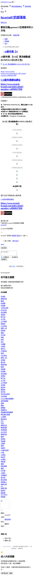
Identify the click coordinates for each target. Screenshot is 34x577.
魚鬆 (2, 337)
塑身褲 (3, 493)
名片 (6, 43)
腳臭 (2, 301)
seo (2, 486)
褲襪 (2, 464)
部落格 (7, 41)
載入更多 (4, 248)
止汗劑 (3, 319)
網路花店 (4, 425)
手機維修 (4, 475)
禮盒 (2, 333)
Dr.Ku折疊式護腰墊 (7, 398)
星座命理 (16, 35)
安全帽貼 (4, 312)
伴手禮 (3, 335)
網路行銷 (4, 484)
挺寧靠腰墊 (4, 401)
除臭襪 (3, 303)
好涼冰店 (4, 310)
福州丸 (3, 349)
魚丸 (2, 342)
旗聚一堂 (4, 328)
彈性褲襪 (4, 466)
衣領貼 (3, 296)
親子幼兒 (15, 241)
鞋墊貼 (3, 324)
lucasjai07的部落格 (13, 17)
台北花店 (4, 432)
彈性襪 (3, 461)
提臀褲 (3, 497)
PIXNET (9, 546)
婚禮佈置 (4, 427)
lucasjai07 (4, 225)
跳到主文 (4, 22)
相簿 (6, 39)
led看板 (3, 459)
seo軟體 (3, 417)
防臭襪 (3, 305)
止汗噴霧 (4, 321)
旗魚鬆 (3, 330)
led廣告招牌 (5, 450)
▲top (2, 244)
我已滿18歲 (5, 573)
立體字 (3, 443)
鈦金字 (3, 457)
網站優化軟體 (5, 414)
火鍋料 (3, 346)
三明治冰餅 (4, 308)
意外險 (3, 392)
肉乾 (2, 339)
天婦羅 (3, 344)
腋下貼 (3, 317)
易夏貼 (3, 315)
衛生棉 (3, 477)
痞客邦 (14, 235)
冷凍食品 (4, 351)
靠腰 (2, 403)
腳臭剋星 (4, 299)
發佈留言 (4, 259)
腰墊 (2, 405)
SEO (2, 421)
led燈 (2, 452)
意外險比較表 (5, 394)
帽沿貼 (3, 362)
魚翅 (2, 353)
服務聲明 (20, 548)
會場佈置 (4, 430)
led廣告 (3, 455)
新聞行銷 (4, 488)
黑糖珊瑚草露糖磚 (7, 412)
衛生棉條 (4, 480)
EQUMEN (4, 494)
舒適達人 (4, 482)
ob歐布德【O (11, 51)
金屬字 (3, 448)
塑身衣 (3, 490)
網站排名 (4, 419)
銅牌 (2, 446)
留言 (18, 235)
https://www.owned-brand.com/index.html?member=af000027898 (12, 86)
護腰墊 (3, 408)
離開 (11, 573)
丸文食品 (4, 326)
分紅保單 (4, 396)
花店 (2, 423)
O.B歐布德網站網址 (10, 80)
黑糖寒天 (4, 410)
